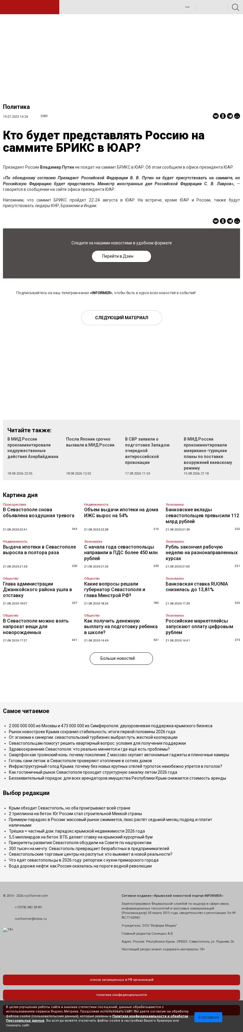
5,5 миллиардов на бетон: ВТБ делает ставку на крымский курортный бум (81, 837)
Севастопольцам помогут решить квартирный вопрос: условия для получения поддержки (97, 743)
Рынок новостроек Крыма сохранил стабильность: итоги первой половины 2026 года (92, 731)
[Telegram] (230, 116)
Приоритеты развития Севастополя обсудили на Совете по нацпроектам (80, 842)
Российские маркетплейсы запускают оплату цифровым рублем (199, 626)
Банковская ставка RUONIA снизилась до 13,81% (197, 587)
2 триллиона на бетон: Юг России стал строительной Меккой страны (75, 813)
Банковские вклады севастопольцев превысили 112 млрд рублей (202, 515)
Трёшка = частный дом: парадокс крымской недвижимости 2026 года (77, 831)
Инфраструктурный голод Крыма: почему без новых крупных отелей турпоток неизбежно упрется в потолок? (115, 766)
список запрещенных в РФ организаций (122, 980)
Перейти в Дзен (117, 256)
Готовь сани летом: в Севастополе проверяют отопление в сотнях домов (80, 760)
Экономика (175, 505)
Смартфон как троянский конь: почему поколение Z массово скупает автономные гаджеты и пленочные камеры (119, 754)
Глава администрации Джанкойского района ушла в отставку (37, 589)
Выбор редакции (26, 793)
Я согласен (208, 1017)
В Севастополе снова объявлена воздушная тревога (38, 512)
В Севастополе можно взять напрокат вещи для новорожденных (36, 626)
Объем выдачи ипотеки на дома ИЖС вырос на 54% (121, 512)
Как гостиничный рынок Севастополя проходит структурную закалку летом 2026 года (93, 772)
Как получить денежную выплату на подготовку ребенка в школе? (121, 626)
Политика (16, 107)
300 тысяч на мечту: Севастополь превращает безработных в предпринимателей (89, 848)
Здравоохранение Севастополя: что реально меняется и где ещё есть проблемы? (89, 749)
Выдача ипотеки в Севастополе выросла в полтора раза (39, 550)
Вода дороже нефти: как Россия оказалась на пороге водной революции (80, 866)
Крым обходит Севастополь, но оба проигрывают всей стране (69, 808)
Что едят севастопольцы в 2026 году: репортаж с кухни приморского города (84, 860)
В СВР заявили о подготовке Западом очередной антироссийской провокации (147, 451)
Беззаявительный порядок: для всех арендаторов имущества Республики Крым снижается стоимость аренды (117, 778)
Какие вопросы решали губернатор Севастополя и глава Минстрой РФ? (114, 589)
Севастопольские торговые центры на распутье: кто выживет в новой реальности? (90, 854)
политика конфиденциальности (121, 995)
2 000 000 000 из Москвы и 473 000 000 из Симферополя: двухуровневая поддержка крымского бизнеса (110, 725)
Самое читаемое (26, 711)
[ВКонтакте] (216, 116)
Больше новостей (117, 658)
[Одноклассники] (223, 116)
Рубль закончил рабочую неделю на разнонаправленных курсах (202, 552)
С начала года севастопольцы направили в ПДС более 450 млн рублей (121, 552)
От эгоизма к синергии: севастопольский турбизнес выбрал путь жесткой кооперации (93, 737)
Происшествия (14, 505)
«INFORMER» (101, 293)
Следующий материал (121, 317)
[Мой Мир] (237, 116)
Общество (10, 578)
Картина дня (20, 495)
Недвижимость (96, 505)
